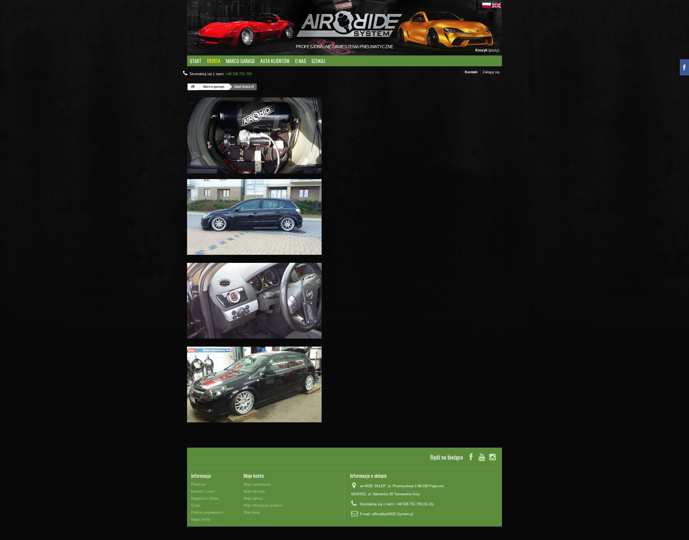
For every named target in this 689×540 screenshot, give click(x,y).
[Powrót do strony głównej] (193, 86)
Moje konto (254, 475)
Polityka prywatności (207, 512)
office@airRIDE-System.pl (392, 514)
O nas (300, 60)
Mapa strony (200, 519)
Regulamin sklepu (205, 498)
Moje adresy (253, 498)
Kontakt (471, 72)
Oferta (213, 60)
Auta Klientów (275, 60)
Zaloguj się (491, 72)
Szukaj (318, 60)
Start (196, 60)
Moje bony (252, 512)
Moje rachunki (254, 491)
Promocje (198, 484)
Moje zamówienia (257, 484)
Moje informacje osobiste (263, 505)
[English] (496, 5)
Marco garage (240, 60)
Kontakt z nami (203, 491)
